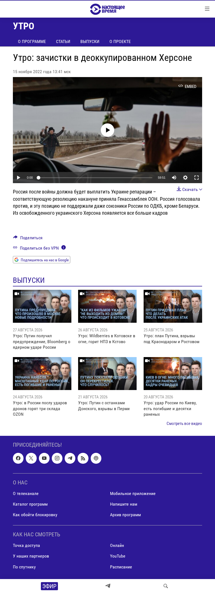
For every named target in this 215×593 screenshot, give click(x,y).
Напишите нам (123, 504)
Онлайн (117, 545)
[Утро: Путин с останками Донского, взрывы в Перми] (107, 373)
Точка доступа (26, 545)
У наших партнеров (31, 556)
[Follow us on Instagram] (57, 458)
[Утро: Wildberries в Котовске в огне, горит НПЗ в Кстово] (107, 306)
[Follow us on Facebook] (18, 458)
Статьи (63, 41)
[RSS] (83, 458)
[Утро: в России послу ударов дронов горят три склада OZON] (42, 373)
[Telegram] (107, 586)
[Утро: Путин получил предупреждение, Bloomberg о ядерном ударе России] (42, 306)
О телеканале (26, 493)
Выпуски (89, 41)
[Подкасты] (96, 458)
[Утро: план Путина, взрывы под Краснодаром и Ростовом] (173, 306)
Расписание (121, 567)
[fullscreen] (196, 177)
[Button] (28, 239)
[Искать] (165, 586)
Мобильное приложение (133, 493)
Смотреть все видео (184, 423)
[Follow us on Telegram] (70, 458)
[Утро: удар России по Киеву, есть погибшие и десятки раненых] (173, 373)
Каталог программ (30, 504)
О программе (32, 41)
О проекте (120, 41)
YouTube (117, 556)
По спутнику (24, 567)
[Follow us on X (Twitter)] (31, 458)
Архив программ (125, 514)
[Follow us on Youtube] (44, 458)
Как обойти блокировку (35, 514)
